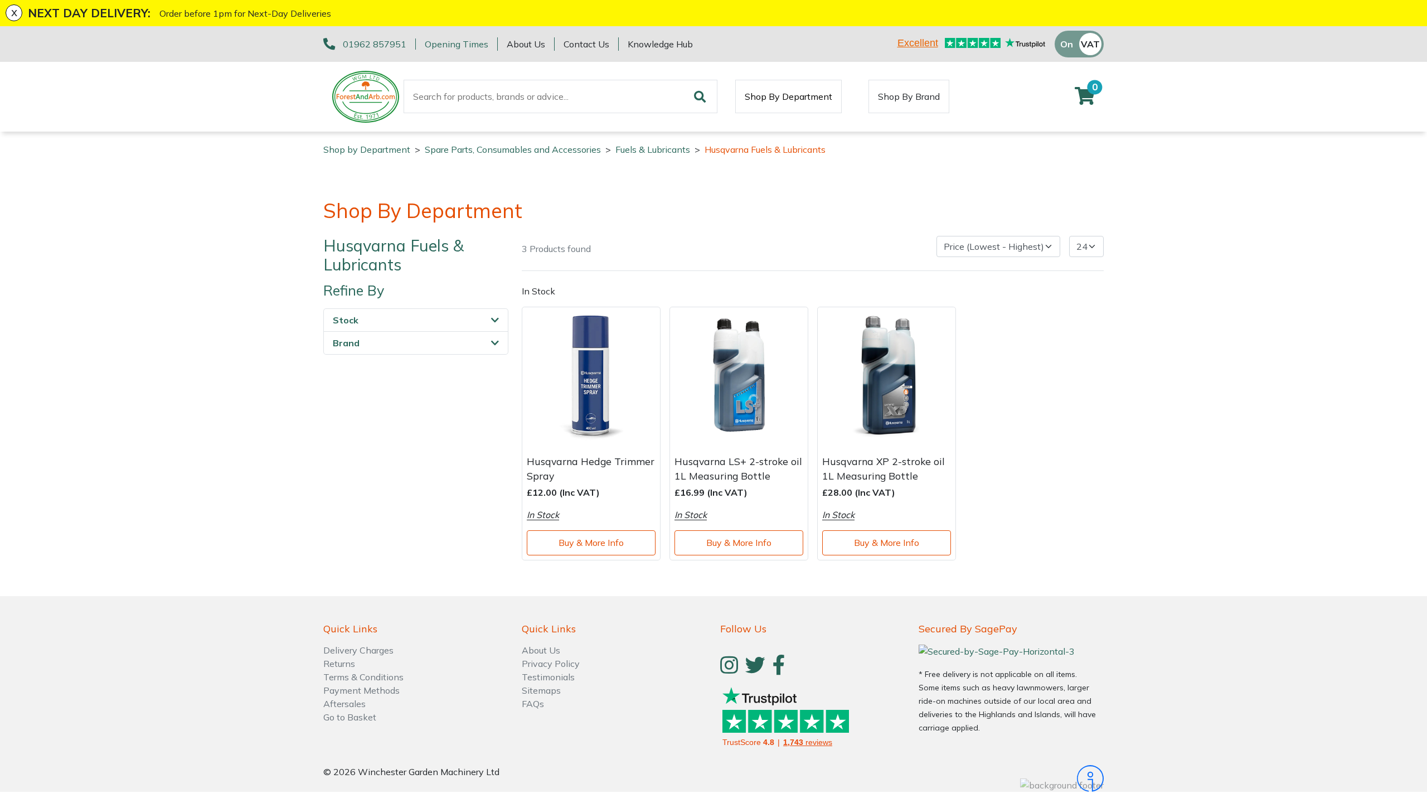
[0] (1085, 99)
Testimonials (548, 677)
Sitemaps (541, 690)
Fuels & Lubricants (652, 149)
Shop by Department (366, 149)
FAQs (533, 703)
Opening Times (456, 44)
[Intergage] (1011, 778)
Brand (346, 343)
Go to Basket (349, 717)
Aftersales (344, 703)
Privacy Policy (551, 663)
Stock (345, 320)
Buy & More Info (591, 542)
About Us (526, 44)
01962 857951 (374, 44)
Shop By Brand (909, 96)
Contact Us (586, 44)
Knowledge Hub (660, 44)
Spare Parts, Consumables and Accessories (513, 149)
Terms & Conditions (363, 677)
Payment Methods (361, 690)
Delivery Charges (358, 650)
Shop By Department (788, 96)
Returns (339, 663)
